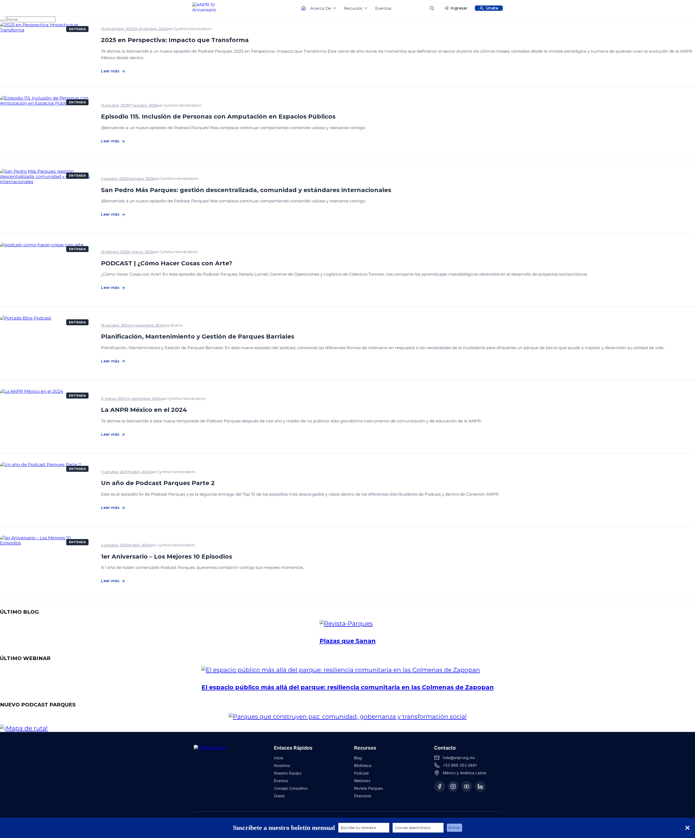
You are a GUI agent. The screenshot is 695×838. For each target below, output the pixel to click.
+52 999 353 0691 (460, 765)
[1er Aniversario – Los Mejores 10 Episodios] (46, 563)
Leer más (110, 71)
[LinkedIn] (480, 786)
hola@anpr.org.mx (459, 757)
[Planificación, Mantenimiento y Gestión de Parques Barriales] (46, 343)
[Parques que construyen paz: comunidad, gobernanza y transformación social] (348, 716)
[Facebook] (439, 786)
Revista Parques (368, 788)
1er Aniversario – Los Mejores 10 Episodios (166, 556)
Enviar (454, 827)
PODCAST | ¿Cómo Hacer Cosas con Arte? (166, 263)
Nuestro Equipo (287, 773)
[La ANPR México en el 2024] (46, 416)
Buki (175, 325)
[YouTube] (466, 786)
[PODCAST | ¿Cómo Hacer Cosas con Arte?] (46, 270)
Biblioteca (362, 765)
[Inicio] (209, 8)
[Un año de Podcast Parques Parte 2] (46, 490)
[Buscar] (432, 8)
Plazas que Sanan (348, 641)
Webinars (362, 780)
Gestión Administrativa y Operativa (243, 399)
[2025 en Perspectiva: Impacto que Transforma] (46, 50)
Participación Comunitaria (226, 252)
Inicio (278, 758)
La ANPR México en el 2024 (144, 409)
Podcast (223, 29)
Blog (358, 758)
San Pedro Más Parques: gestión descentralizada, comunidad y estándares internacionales (246, 190)
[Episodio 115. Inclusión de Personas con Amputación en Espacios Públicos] (46, 123)
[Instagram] (453, 786)
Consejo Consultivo (291, 788)
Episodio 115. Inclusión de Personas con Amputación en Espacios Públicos (218, 116)
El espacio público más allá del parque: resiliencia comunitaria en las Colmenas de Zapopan (347, 687)
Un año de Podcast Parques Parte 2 (158, 483)
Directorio (362, 796)
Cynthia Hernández (190, 29)
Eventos (383, 8)
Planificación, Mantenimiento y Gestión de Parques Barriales (197, 336)
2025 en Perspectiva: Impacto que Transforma (175, 40)
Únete (279, 796)
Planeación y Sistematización (213, 325)
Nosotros (282, 765)
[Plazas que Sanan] (348, 623)
